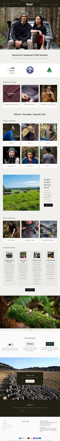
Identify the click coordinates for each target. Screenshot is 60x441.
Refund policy (22, 440)
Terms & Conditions (7, 427)
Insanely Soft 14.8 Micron (11, 104)
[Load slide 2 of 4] (28, 330)
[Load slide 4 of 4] (31, 330)
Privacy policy (28, 440)
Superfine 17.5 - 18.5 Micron (48, 104)
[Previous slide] (23, 330)
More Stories (30, 289)
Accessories (11, 166)
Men (48, 143)
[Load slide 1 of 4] (26, 330)
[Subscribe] (39, 411)
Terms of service (35, 440)
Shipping (5, 423)
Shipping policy (41, 440)
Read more (48, 205)
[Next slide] (34, 330)
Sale (48, 166)
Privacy (4, 429)
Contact (4, 421)
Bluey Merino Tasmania (14, 440)
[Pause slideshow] (37, 330)
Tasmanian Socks (29, 240)
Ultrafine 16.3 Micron (29, 104)
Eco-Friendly (10, 240)
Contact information (49, 440)
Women (11, 143)
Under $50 (29, 166)
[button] (14, 3)
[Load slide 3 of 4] (29, 330)
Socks (29, 143)
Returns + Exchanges (7, 425)
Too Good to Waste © (47, 240)
